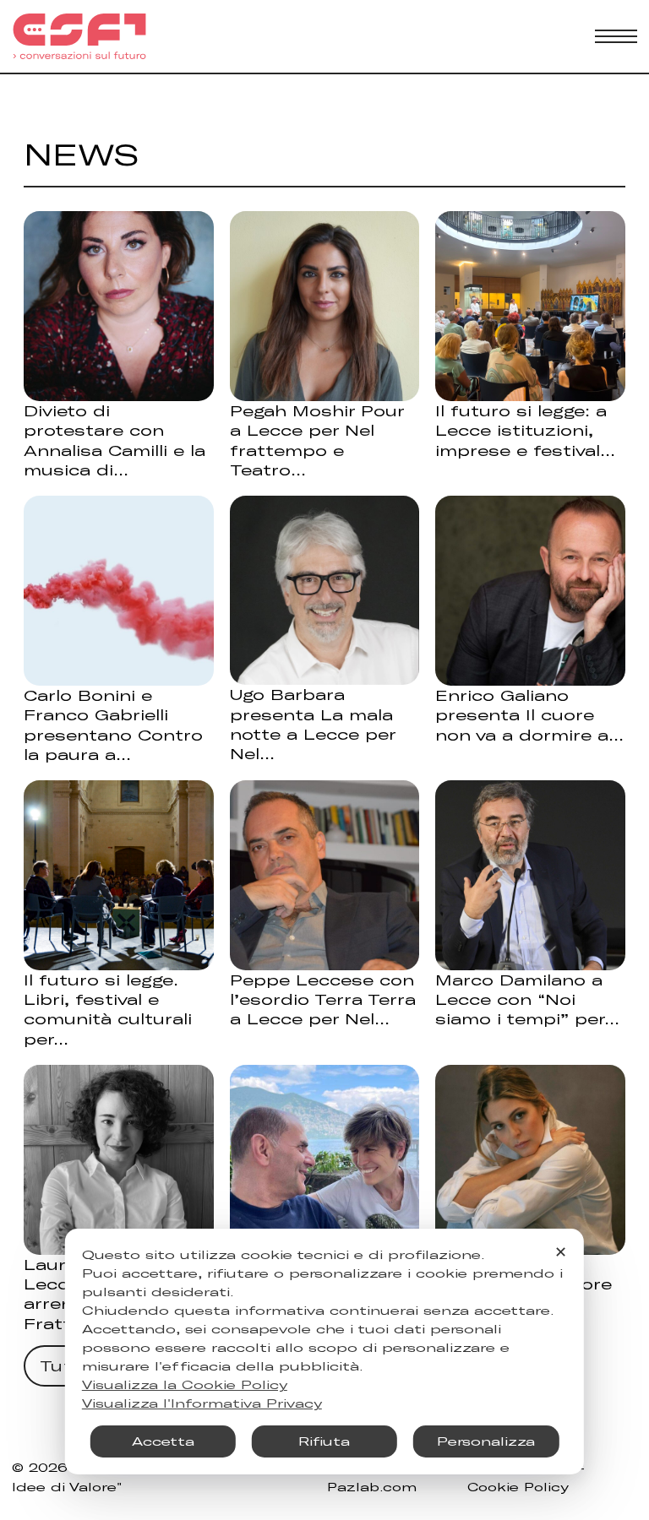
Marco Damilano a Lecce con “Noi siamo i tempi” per (519, 999)
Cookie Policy (518, 1486)
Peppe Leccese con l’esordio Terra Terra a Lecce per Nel (323, 999)
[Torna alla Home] (79, 36)
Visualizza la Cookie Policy (184, 1384)
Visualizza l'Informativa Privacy (202, 1403)
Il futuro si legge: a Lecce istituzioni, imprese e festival (521, 430)
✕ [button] (560, 1251)
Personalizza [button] (486, 1441)
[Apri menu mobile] (616, 36)
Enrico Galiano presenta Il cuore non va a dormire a (521, 715)
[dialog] (324, 1351)
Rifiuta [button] (324, 1441)
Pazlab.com (372, 1486)
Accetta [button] (163, 1441)
